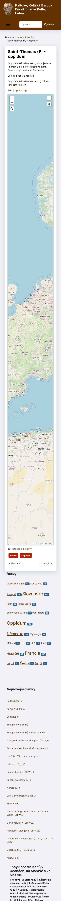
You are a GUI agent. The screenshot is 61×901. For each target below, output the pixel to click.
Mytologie (35, 634)
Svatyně (11, 594)
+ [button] (12, 98)
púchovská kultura (17, 612)
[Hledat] (12, 108)
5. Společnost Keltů (20, 886)
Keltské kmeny (18, 896)
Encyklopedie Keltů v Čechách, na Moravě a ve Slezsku (30, 871)
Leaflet (36, 544)
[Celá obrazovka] (49, 98)
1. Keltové (15, 879)
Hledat (50, 24)
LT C (22, 643)
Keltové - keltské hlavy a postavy (28, 893)
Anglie (38, 663)
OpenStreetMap (46, 544)
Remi (21, 84)
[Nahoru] (56, 896)
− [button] (12, 102)
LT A (33, 643)
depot (10, 663)
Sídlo (9, 603)
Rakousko (24, 603)
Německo (15, 633)
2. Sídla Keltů (29, 879)
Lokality (27, 548)
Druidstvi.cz (34, 896)
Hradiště (13, 653)
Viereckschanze (16, 583)
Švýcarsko (36, 583)
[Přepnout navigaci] (8, 24)
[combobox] (30, 24)
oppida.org (21, 90)
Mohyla (11, 643)
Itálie (43, 643)
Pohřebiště (38, 612)
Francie (13, 555)
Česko (24, 663)
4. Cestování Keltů (39, 883)
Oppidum (25, 555)
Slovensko (32, 593)
